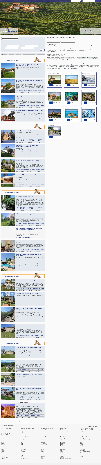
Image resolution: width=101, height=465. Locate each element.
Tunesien (22, 460)
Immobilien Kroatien (71, 42)
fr (22, 1)
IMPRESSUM (98, 464)
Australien (23, 440)
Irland (61, 444)
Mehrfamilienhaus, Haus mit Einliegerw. (88, 430)
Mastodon (89, 464)
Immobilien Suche (13, 464)
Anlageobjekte (4, 432)
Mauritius (62, 448)
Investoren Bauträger (64, 431)
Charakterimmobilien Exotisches (47, 428)
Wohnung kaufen (4, 434)
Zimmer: (3, 48)
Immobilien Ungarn (74, 41)
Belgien (22, 442)
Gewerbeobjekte (63, 428)
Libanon (22, 448)
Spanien (81, 456)
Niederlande (82, 450)
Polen (22, 456)
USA (41, 461)
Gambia (2, 447)
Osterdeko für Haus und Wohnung (14, 54)
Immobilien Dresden (25, 437)
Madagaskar (43, 448)
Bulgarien (42, 441)
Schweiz (62, 455)
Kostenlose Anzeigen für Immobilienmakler (55, 55)
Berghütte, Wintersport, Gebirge (27, 432)
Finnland (2, 443)
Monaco (62, 451)
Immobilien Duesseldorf (65, 437)
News (15, 1)
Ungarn (42, 458)
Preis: (19, 48)
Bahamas (22, 441)
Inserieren (7, 1)
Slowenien (82, 455)
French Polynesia (4, 446)
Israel (61, 447)
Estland (81, 442)
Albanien (2, 440)
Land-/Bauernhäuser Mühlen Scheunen (68, 432)
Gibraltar (22, 446)
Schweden (62, 454)
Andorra (2, 441)
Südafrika (3, 458)
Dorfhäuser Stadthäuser (45, 430)
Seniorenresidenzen (84, 432)
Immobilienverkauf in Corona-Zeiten (29, 54)
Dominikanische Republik (85, 440)
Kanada (81, 446)
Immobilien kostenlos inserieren (23, 464)
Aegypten (3, 439)
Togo (22, 457)
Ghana (22, 444)
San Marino (43, 456)
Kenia (81, 447)
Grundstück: (4, 46)
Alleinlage (3, 430)
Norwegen (3, 453)
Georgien (23, 443)
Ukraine (42, 457)
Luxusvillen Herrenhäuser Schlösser (87, 428)
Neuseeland (82, 449)
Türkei (22, 461)
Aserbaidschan (24, 439)
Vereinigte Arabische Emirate (66, 458)
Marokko (42, 451)
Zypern (61, 460)
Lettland (2, 451)
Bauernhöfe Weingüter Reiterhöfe (27, 428)
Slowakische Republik (84, 454)
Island (61, 446)
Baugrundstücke (24, 430)
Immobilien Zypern (64, 42)
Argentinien (3, 442)
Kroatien (2, 450)
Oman (2, 455)
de (18, 1)
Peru (22, 454)
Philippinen (23, 455)
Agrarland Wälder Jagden (6, 428)
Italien (81, 443)
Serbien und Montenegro (85, 453)
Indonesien (62, 443)
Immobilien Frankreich (66, 41)
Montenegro (82, 448)
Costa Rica (62, 441)
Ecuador (81, 441)
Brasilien (42, 440)
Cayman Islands (63, 439)
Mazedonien (62, 449)
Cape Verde (43, 442)
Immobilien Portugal (58, 41)
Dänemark (62, 442)
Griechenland (43, 443)
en (20, 1)
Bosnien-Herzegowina (45, 439)
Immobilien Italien (50, 41)
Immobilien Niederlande (88, 41)
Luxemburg (23, 451)
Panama (2, 456)
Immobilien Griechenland (55, 42)
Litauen (22, 450)
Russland (42, 455)
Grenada (22, 447)
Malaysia (42, 449)
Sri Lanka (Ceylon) (4, 457)
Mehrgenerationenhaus (84, 431)
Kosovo (2, 449)
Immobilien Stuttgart (84, 437)
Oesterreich (3, 454)
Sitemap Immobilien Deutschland (66, 461)
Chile (61, 440)
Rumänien (43, 454)
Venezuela (62, 457)
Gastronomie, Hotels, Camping (46, 432)
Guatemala (43, 446)
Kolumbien (3, 448)
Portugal (42, 453)
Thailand (2, 461)
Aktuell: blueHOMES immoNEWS (7, 425)
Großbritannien (44, 444)
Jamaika (81, 444)
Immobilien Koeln (44, 437)
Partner (12, 1)
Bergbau (22, 431)
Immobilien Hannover (5, 437)
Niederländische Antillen (85, 451)
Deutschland (82, 439)
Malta (42, 450)
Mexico (61, 450)
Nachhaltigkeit (3, 54)
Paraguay (23, 453)
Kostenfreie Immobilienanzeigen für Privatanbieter (56, 54)
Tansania (3, 460)
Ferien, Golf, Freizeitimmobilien (47, 431)
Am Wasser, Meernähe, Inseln (6, 431)
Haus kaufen (62, 430)
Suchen (2, 1)
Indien (42, 447)
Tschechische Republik (25, 458)
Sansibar (62, 453)
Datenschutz (93, 464)
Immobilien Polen (81, 41)
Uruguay (42, 460)
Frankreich (3, 444)
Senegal (62, 456)
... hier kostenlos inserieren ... (12, 61)
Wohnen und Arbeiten (5, 433)
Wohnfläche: (22, 46)
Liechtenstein (23, 449)
